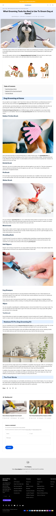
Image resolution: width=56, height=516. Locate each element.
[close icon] (47, 248)
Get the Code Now (38, 264)
